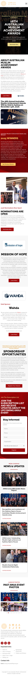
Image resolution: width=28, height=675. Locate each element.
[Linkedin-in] (9, 643)
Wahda (19, 312)
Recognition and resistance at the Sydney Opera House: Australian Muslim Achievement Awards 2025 (14, 512)
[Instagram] (5, 643)
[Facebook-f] (2, 643)
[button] (26, 3)
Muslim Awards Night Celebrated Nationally (10, 566)
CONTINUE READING (6, 518)
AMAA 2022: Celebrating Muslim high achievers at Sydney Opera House (11, 540)
